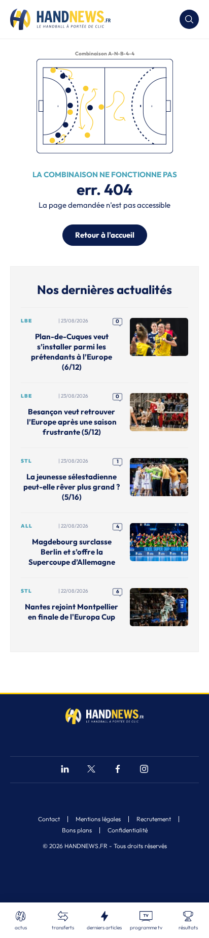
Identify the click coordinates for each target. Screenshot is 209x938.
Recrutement (153, 819)
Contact (49, 819)
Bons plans (77, 830)
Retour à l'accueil (104, 235)
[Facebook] (118, 770)
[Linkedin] (65, 770)
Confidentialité (128, 830)
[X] (91, 770)
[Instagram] (144, 770)
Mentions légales (98, 819)
